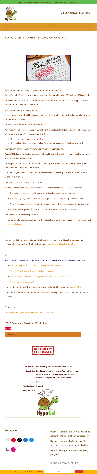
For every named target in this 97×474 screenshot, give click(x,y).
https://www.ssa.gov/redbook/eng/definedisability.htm (29, 312)
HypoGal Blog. (75, 287)
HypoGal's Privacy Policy (64, 463)
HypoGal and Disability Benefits (61, 244)
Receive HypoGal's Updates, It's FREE (28, 472)
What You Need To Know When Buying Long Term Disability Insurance (39, 276)
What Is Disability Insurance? (22, 281)
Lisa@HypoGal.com (13, 224)
